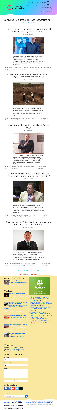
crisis (27, 67)
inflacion (15, 69)
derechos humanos (22, 118)
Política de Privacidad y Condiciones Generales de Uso (39, 402)
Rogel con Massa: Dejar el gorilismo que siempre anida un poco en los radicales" (28, 223)
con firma (23, 67)
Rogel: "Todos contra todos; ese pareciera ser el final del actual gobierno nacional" (28, 30)
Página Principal (24, 270)
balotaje (14, 263)
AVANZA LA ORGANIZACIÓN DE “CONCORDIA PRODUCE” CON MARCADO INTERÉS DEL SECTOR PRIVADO (41, 320)
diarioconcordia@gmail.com (17, 349)
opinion (30, 69)
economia (36, 67)
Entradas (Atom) (33, 274)
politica (34, 69)
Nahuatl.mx (49, 401)
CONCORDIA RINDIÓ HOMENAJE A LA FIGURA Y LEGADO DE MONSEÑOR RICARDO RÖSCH (40, 298)
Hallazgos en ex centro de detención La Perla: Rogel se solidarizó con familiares (28, 75)
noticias (25, 69)
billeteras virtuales (16, 67)
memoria (13, 120)
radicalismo (20, 217)
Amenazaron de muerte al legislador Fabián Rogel (28, 126)
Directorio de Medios (37, 4)
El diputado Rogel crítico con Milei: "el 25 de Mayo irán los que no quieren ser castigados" (28, 174)
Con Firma (32, 3)
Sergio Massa (26, 265)
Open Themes (41, 401)
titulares (25, 217)
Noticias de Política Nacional (44, 5)
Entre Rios (16, 166)
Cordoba (14, 118)
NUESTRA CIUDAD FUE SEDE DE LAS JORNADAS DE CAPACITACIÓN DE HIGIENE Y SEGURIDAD (41, 303)
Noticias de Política (28, 4)
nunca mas (23, 120)
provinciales (15, 168)
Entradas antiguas (39, 270)
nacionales (28, 215)
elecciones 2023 (20, 263)
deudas (31, 67)
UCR (37, 69)
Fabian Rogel (31, 118)
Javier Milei (20, 69)
